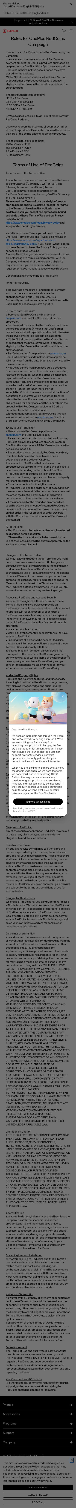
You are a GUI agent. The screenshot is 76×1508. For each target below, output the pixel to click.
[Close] (63, 696)
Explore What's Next (38, 801)
